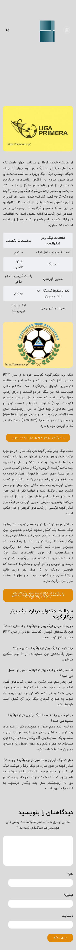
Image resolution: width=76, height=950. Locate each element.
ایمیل (68, 895)
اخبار (41, 103)
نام (70, 874)
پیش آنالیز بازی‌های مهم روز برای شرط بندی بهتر (38, 438)
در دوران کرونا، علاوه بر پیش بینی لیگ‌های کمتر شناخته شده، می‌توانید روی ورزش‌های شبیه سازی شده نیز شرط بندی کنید (38, 595)
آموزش (52, 103)
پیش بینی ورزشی (27, 103)
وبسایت (67, 916)
